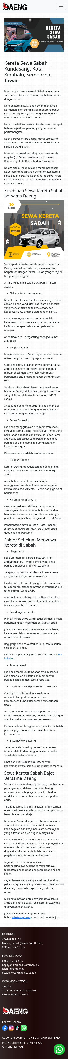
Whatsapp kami (21, 917)
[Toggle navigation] (61, 6)
